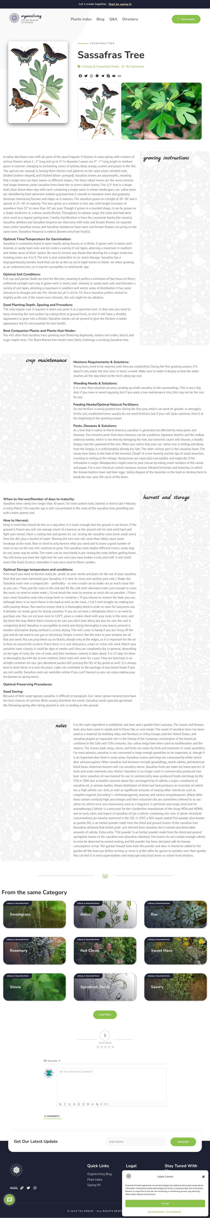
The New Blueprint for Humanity (29, 21)
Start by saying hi (120, 4)
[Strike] (74, 1104)
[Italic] (65, 1104)
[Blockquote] (88, 1104)
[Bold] (60, 1104)
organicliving (31, 16)
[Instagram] (35, 1188)
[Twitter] (28, 1188)
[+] (106, 1104)
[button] (203, 1176)
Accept (165, 1203)
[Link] (97, 1104)
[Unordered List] (83, 1104)
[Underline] (69, 1104)
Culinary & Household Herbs (100, 66)
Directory (130, 19)
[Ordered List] (78, 1104)
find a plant (188, 19)
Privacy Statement (173, 1211)
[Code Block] (92, 1104)
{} (101, 1104)
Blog (100, 19)
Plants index (81, 19)
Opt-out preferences (156, 1211)
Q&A (113, 19)
